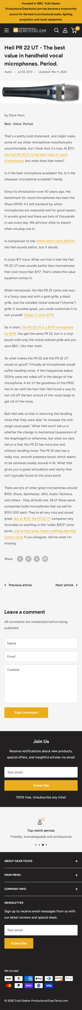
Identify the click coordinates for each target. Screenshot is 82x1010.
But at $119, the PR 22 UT (32, 519)
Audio (8, 71)
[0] (74, 30)
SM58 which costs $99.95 (55, 241)
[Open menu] (6, 30)
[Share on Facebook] (20, 559)
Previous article (20, 585)
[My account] (65, 30)
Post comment (26, 712)
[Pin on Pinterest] (28, 559)
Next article (64, 585)
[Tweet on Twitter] (37, 559)
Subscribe (41, 785)
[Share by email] (45, 559)
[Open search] (56, 30)
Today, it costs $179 (39, 315)
